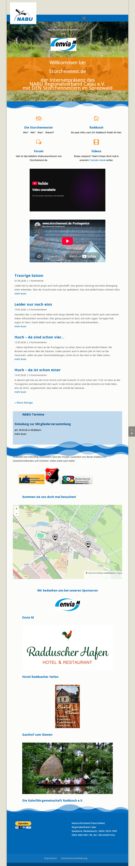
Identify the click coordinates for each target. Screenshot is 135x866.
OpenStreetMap (95, 573)
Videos (96, 151)
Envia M (28, 617)
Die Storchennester (38, 127)
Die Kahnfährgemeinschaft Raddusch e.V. (52, 800)
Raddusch (96, 127)
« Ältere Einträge (23, 402)
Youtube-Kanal (97, 160)
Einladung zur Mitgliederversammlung (42, 424)
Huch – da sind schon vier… (39, 336)
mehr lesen (20, 293)
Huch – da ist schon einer (37, 369)
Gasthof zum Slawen (37, 734)
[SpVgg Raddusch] (52, 483)
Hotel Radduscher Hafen (40, 677)
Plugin (119, 573)
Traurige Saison (28, 275)
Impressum (50, 858)
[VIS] (31, 483)
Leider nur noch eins (33, 304)
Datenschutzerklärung (74, 858)
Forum (38, 151)
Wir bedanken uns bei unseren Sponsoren (67, 590)
